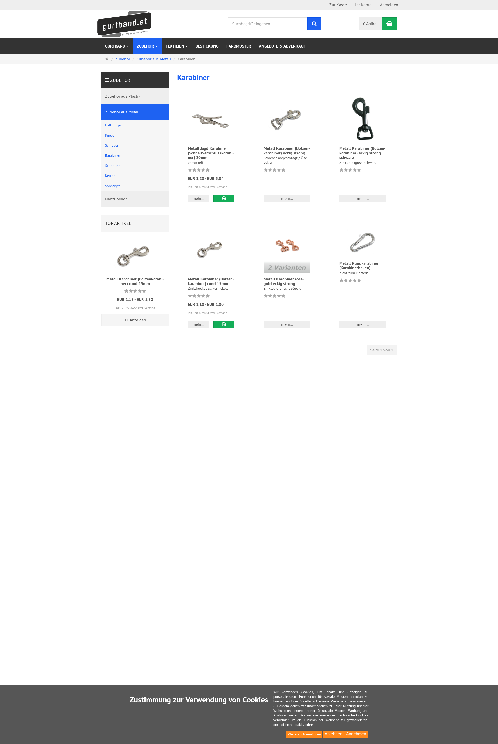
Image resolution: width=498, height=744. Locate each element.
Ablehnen (333, 734)
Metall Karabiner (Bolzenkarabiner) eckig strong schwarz (362, 153)
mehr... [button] (198, 198)
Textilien (175, 46)
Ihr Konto (363, 4)
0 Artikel (370, 23)
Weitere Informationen (304, 734)
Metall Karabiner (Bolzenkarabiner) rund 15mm (211, 281)
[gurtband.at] (124, 23)
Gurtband (115, 46)
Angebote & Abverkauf (282, 46)
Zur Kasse (338, 4)
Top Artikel (118, 223)
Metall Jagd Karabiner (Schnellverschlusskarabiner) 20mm (211, 153)
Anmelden (389, 4)
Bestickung (207, 46)
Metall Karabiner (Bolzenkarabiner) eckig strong (287, 151)
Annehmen (356, 734)
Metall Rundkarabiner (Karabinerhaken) (359, 266)
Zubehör (146, 46)
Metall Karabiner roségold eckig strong (284, 281)
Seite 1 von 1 (381, 350)
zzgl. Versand (218, 187)
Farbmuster (238, 46)
